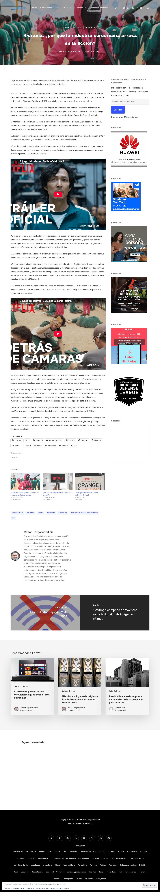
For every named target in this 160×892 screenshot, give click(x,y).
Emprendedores (57, 858)
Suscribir (118, 110)
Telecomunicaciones (127, 872)
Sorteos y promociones (76, 872)
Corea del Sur (17, 513)
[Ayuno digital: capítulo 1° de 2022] (45, 612)
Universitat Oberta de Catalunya (84, 513)
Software (60, 872)
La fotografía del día (119, 858)
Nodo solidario (69, 865)
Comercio (73, 852)
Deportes (121, 852)
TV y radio (90, 27)
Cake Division (87, 823)
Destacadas (132, 852)
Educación (31, 858)
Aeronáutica (31, 852)
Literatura (47, 865)
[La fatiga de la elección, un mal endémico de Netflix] (90, 481)
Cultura (77, 27)
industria (30, 513)
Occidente (51, 513)
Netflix (40, 513)
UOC (13, 518)
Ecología (143, 852)
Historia (95, 858)
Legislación (35, 865)
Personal (93, 865)
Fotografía (71, 858)
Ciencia (57, 852)
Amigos (42, 852)
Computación (85, 852)
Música (72, 691)
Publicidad (113, 865)
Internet (104, 858)
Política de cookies (62, 888)
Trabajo (57, 879)
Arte (111, 691)
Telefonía (143, 872)
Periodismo (82, 865)
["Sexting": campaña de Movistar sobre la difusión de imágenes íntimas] (114, 612)
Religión (142, 865)
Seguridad (25, 872)
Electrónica (43, 858)
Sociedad (50, 872)
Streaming (62, 513)
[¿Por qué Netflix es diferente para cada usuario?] (58, 481)
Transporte (68, 879)
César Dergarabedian (70, 51)
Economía (20, 858)
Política (103, 865)
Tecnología (111, 872)
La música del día (21, 865)
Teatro (102, 872)
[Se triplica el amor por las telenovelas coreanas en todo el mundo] (25, 481)
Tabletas (92, 872)
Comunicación (99, 852)
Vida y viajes (101, 879)
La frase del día (137, 858)
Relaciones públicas (128, 865)
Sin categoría (37, 872)
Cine (67, 27)
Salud (16, 872)
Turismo (79, 879)
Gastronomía (83, 858)
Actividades (18, 852)
